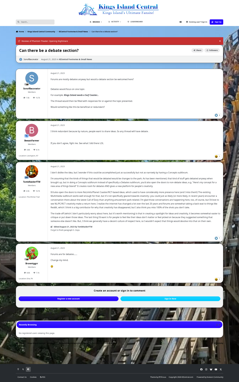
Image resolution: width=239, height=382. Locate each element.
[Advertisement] (119, 355)
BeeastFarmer (31, 140)
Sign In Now (170, 298)
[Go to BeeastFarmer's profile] (31, 130)
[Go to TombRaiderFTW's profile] (31, 171)
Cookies (33, 377)
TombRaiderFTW (31, 181)
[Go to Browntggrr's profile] (31, 253)
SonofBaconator (31, 59)
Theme (153, 377)
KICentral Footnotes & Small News (75, 59)
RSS (43, 377)
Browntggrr (31, 263)
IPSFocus (162, 377)
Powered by (210, 377)
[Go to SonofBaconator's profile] (20, 59)
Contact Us (22, 377)
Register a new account (68, 298)
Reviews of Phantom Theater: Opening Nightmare (45, 41)
